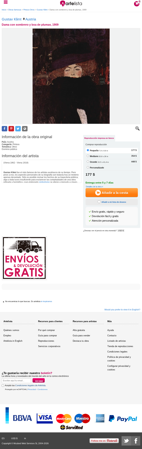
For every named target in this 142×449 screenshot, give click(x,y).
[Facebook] (135, 441)
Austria (30, 19)
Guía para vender (81, 335)
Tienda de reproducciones (120, 346)
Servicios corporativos (49, 346)
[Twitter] (126, 441)
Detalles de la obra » (94, 187)
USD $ (121, 231)
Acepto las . (25, 385)
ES (3, 438)
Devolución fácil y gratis (105, 216)
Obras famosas (14, 10)
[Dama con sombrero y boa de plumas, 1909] (71, 76)
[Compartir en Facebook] (4, 128)
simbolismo (44, 182)
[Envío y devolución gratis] (24, 258)
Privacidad (32, 389)
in (25, 438)
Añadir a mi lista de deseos (113, 202)
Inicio (4, 10)
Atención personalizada (105, 220)
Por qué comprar (46, 330)
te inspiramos (46, 301)
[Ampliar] (137, 130)
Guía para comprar (47, 335)
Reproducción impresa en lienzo (99, 138)
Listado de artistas (116, 341)
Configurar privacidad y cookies (118, 368)
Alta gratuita (79, 330)
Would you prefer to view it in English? (122, 309)
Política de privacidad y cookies (119, 359)
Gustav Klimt (42, 10)
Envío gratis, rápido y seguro (108, 211)
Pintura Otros (29, 10)
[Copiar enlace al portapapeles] (25, 128)
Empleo (7, 335)
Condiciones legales (117, 351)
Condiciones (42, 389)
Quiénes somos (11, 330)
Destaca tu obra (81, 341)
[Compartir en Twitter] (18, 128)
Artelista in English (12, 341)
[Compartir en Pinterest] (11, 128)
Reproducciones (46, 341)
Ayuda (110, 330)
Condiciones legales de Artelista (30, 385)
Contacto (111, 335)
